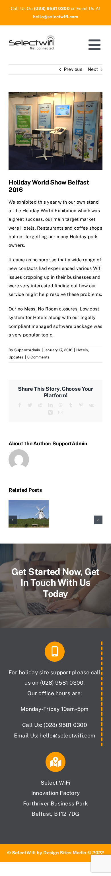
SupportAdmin (27, 350)
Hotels (82, 350)
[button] (13, 520)
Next (93, 69)
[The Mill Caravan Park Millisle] (29, 501)
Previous (73, 69)
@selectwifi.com (74, 735)
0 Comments (38, 357)
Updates (16, 357)
